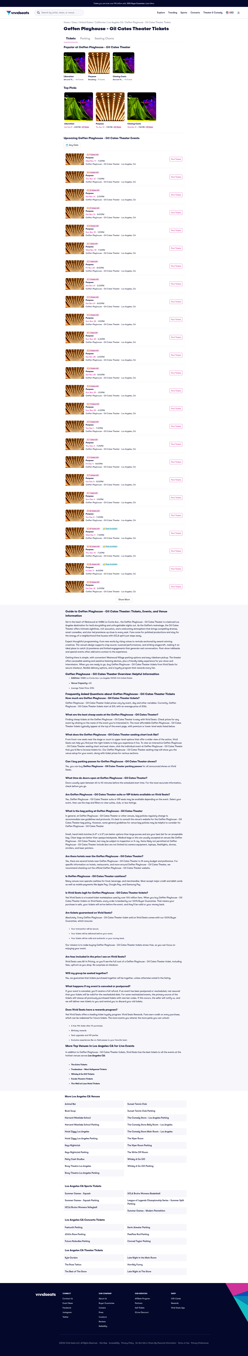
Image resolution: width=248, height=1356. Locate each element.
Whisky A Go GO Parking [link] (140, 1166)
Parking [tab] (85, 38)
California (100, 22)
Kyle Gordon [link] (71, 1257)
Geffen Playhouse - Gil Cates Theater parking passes (112, 766)
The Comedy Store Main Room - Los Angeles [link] (150, 1131)
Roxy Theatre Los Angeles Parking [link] (82, 1173)
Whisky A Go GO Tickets (82, 1074)
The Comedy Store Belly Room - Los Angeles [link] (149, 1124)
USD (231, 12)
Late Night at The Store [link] (139, 1271)
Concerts (195, 12)
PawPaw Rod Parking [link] (138, 1234)
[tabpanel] (124, 323)
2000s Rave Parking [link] (75, 1234)
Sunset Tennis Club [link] (137, 1104)
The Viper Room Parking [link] (139, 1145)
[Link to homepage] (18, 12)
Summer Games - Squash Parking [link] (82, 1200)
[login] (238, 12)
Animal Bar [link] (70, 1104)
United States (86, 22)
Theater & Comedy (212, 12)
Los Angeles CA (115, 22)
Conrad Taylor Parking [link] (139, 1241)
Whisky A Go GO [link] (136, 1159)
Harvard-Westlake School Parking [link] (82, 1124)
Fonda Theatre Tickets (82, 1079)
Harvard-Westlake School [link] (78, 1118)
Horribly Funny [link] (135, 1264)
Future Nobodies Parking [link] (77, 1241)
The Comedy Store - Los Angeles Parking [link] (148, 1118)
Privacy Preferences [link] (200, 1343)
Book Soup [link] (70, 1111)
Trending (172, 12)
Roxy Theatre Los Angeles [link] (78, 1166)
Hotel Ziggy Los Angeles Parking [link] (81, 1138)
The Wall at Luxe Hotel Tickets (85, 1083)
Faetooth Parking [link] (73, 1227)
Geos (74, 22)
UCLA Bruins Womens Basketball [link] (143, 1193)
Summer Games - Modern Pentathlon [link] (146, 1210)
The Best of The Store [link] (76, 1271)
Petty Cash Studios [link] (74, 1159)
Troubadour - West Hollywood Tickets (89, 1069)
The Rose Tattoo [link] (73, 1264)
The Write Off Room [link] (137, 1152)
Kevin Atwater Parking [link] (138, 1227)
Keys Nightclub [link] (72, 1145)
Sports (184, 12)
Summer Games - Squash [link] (78, 1193)
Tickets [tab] (71, 38)
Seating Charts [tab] (104, 38)
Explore (161, 12)
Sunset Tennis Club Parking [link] (141, 1111)
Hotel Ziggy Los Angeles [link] (77, 1131)
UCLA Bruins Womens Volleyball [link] (81, 1207)
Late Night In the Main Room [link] (141, 1257)
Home (67, 22)
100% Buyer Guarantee (136, 3)
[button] (72, 145)
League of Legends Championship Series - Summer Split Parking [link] (155, 1202)
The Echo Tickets (79, 1064)
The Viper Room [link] (135, 1138)
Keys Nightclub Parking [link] (76, 1152)
